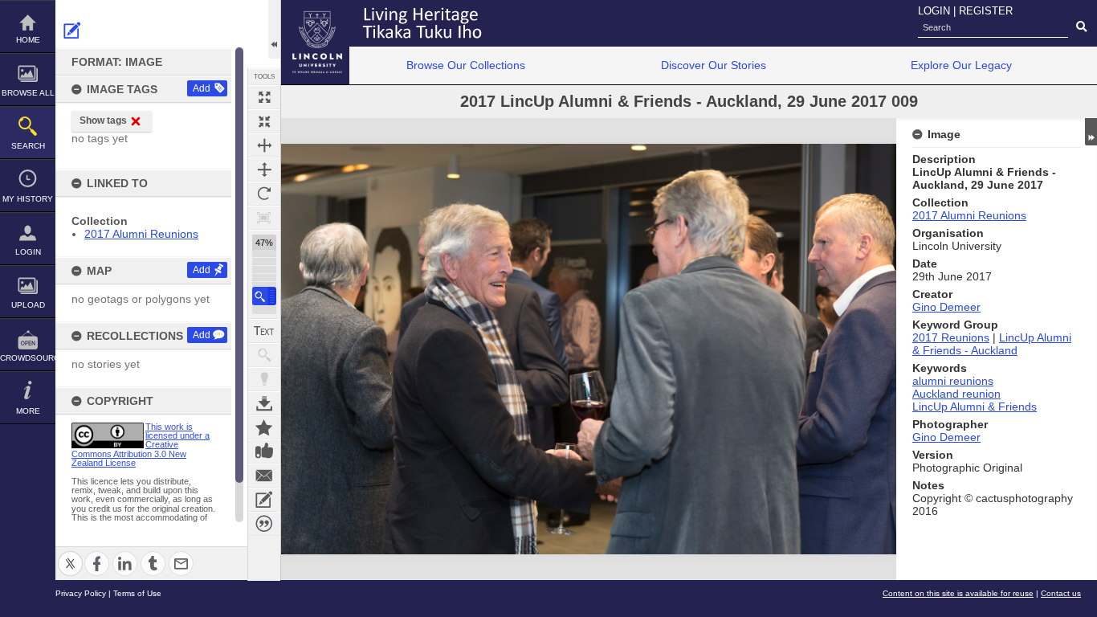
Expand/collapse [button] (1091, 131)
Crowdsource (27, 357)
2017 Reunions (950, 337)
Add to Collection (264, 427)
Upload (28, 304)
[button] (264, 296)
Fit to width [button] (264, 145)
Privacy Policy (80, 593)
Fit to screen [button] (264, 121)
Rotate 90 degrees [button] (264, 194)
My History (27, 198)
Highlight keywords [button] (264, 379)
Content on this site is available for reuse (958, 593)
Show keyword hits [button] (264, 355)
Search (28, 145)
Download (264, 403)
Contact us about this (264, 476)
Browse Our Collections (465, 65)
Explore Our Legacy (961, 65)
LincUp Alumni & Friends (974, 406)
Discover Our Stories (713, 65)
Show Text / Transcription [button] (264, 331)
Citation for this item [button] (264, 524)
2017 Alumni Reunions (141, 233)
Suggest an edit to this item (72, 30)
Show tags (103, 120)
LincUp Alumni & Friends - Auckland (991, 344)
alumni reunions (952, 380)
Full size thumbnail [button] (264, 97)
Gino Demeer (946, 306)
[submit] (1081, 27)
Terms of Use (137, 593)
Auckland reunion (956, 393)
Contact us (1061, 593)
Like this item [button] (264, 451)
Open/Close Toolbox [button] (274, 29)
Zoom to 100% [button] (264, 218)
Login (28, 251)
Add (201, 88)
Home (28, 39)
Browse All (28, 92)
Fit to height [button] (264, 169)
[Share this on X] (70, 554)
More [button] (28, 411)
